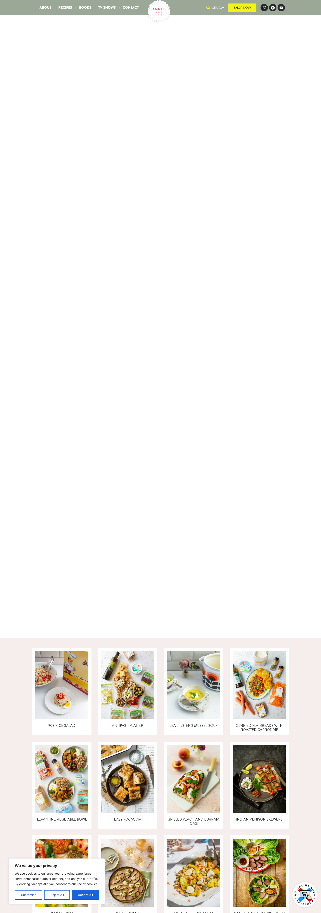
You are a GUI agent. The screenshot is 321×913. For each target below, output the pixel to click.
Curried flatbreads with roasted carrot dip (259, 727)
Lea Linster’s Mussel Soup (193, 725)
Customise (28, 895)
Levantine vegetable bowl (62, 819)
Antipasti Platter (127, 725)
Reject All (57, 895)
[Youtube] (281, 7)
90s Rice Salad (61, 725)
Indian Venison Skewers (259, 819)
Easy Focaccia (127, 819)
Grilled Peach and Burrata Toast (193, 821)
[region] (57, 881)
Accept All (85, 895)
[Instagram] (264, 7)
